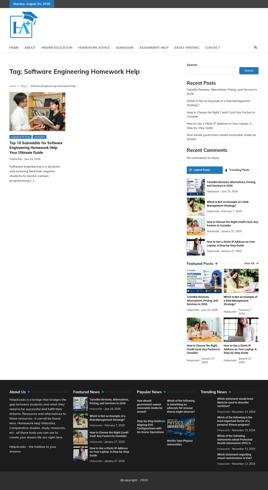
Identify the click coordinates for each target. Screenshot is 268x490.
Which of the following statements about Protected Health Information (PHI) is (234, 439)
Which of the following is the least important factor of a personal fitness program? (234, 421)
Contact (212, 47)
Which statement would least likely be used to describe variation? (235, 402)
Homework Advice (94, 47)
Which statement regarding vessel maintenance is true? (234, 456)
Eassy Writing (186, 47)
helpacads (15, 159)
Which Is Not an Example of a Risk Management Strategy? (240, 300)
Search (192, 65)
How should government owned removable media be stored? (149, 406)
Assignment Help (154, 47)
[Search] (256, 47)
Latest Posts (202, 170)
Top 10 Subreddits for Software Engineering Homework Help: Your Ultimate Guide (35, 148)
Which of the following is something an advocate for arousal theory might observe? (181, 406)
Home (14, 47)
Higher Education (57, 47)
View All (249, 263)
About (30, 47)
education (39, 136)
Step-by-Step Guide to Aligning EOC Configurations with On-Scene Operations (151, 427)
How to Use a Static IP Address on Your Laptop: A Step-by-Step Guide (240, 349)
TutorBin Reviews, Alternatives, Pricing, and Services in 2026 (202, 300)
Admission (124, 47)
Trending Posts (239, 170)
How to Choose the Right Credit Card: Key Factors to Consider (203, 349)
